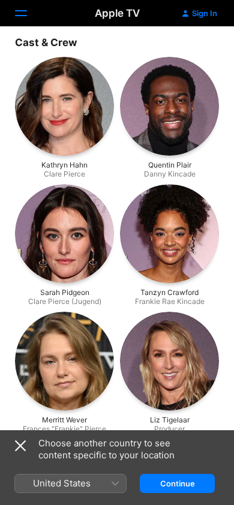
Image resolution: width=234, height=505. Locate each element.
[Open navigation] (28, 13)
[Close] (20, 445)
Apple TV (117, 13)
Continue (177, 483)
